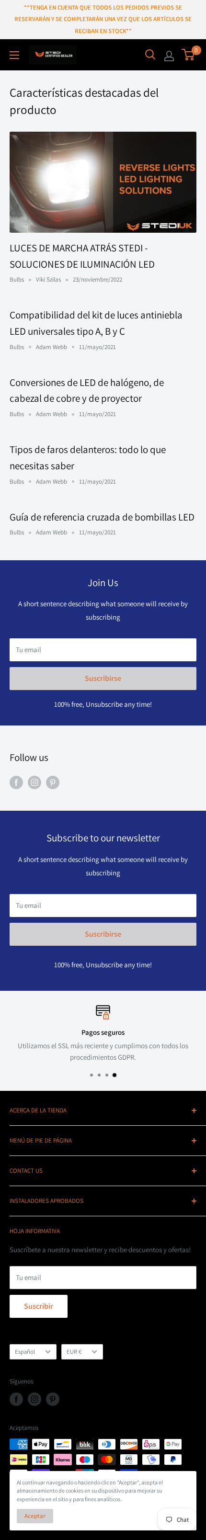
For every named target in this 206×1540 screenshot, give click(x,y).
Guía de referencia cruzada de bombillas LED (102, 516)
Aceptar (35, 1516)
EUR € (74, 1352)
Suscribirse (103, 678)
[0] (189, 54)
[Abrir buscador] (150, 54)
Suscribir (38, 1306)
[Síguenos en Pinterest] (52, 782)
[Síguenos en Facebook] (16, 782)
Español (25, 1352)
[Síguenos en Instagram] (34, 782)
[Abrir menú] (14, 55)
